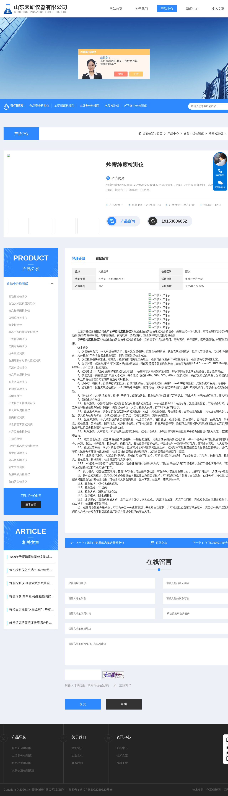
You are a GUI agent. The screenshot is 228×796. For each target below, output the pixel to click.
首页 (159, 133)
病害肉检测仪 (17, 467)
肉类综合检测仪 (18, 346)
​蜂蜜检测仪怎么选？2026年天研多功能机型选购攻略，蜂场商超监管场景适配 (32, 570)
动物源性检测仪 (18, 296)
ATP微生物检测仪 (135, 105)
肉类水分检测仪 (18, 381)
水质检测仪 (112, 105)
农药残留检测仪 (64, 105)
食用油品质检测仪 (19, 474)
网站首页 (116, 8)
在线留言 (102, 258)
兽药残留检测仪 (18, 460)
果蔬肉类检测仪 (18, 367)
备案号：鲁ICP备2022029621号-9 (90, 789)
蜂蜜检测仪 (216, 133)
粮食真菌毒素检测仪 (21, 424)
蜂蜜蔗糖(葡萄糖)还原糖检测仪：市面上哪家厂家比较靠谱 (32, 596)
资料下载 (122, 763)
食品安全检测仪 (39, 105)
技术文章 (217, 8)
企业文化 (77, 755)
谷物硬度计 (15, 395)
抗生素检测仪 (17, 353)
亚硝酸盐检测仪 (18, 388)
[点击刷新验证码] (113, 674)
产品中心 (166, 8)
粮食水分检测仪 (18, 452)
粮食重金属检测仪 (19, 410)
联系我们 (77, 763)
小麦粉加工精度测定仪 (22, 403)
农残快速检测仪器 (23, 770)
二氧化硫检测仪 (18, 339)
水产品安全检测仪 (19, 431)
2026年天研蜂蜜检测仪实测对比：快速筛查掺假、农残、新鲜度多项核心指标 (32, 556)
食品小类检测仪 (194, 133)
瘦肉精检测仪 (17, 417)
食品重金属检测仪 (19, 374)
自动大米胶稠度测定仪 (22, 303)
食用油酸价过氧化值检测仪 (25, 360)
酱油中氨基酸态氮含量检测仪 (105, 542)
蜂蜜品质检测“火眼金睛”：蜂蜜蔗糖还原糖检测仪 (32, 609)
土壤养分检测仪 (90, 105)
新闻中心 (192, 8)
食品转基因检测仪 (19, 310)
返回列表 (161, 542)
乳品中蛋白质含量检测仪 (23, 331)
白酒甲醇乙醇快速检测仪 (23, 445)
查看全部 (30, 504)
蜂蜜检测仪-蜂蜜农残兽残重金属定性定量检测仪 (32, 583)
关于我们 (141, 8)
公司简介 (77, 748)
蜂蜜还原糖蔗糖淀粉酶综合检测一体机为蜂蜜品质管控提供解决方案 (32, 622)
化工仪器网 (213, 789)
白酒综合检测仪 (18, 317)
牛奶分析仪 (15, 438)
